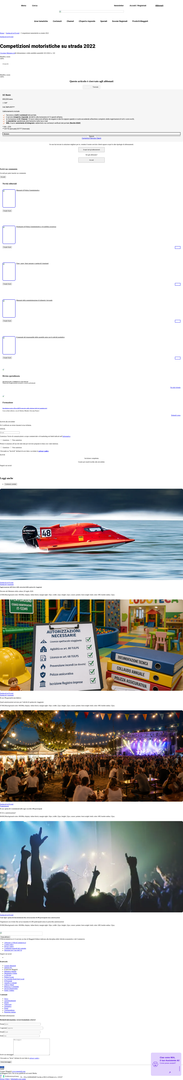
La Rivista (7, 975)
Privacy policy (9, 946)
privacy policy (44, 451)
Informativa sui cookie (18, 1079)
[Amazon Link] (177, 247)
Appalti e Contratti (10, 983)
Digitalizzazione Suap (85, 26)
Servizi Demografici (11, 988)
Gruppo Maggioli (10, 966)
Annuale (87, 87)
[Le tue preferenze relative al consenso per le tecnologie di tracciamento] (11, 1076)
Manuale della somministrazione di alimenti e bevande (34, 300)
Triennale (95, 87)
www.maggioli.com (18, 1071)
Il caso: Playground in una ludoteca (10, 698)
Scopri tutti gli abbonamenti (91, 149)
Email (2, 1032)
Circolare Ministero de (7, 53)
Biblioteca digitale (10, 971)
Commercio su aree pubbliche (60, 26)
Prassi (6, 1008)
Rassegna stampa (10, 1012)
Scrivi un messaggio (6, 1054)
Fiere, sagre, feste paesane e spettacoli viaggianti (32, 263)
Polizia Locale (9, 977)
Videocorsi (7, 1004)
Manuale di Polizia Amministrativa (27, 190)
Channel (70, 21)
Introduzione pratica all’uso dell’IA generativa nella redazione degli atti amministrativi (25, 408)
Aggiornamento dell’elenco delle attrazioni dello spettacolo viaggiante (21, 587)
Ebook (6, 1002)
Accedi (91, 160)
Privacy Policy (5, 1079)
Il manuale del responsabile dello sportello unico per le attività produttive (40, 337)
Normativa (7, 1006)
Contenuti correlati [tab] (10, 484)
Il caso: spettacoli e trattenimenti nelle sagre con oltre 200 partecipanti (21, 809)
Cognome (3, 1028)
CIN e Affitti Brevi (138, 26)
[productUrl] (9, 207)
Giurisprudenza (9, 1010)
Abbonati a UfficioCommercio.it (15, 943)
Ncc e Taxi (123, 26)
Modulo (6, 134)
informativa (66, 436)
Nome (2, 1024)
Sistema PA (8, 968)
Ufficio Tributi (9, 985)
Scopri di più (7, 211)
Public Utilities (9, 990)
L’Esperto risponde (87, 21)
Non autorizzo (17, 440)
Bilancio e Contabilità (11, 987)
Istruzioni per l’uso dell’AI (13, 950)
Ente (1, 1036)
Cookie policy (9, 944)
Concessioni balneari (105, 26)
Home (2, 33)
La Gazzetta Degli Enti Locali (14, 979)
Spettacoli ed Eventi (12, 33)
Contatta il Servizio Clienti (91, 138)
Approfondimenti (10, 1001)
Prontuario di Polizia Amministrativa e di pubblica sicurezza (36, 227)
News (6, 999)
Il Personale (8, 981)
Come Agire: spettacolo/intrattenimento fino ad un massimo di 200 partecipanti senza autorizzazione (30, 917)
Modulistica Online (10, 973)
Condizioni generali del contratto (15, 948)
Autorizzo (6, 440)
